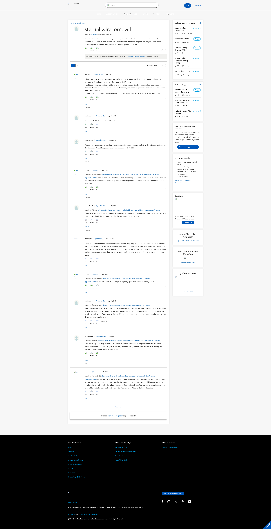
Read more (188, 223)
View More (118, 407)
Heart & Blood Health (77, 23)
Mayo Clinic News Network (170, 447)
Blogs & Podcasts (131, 14)
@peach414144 (101, 140)
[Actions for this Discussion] (165, 49)
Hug (97, 51)
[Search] (107, 5)
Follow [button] (197, 28)
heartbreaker (97, 34)
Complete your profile (188, 262)
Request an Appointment (173, 493)
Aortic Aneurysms (182, 39)
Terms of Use (72, 514)
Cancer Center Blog (121, 447)
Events (145, 14)
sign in (110, 415)
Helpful (92, 51)
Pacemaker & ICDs (182, 71)
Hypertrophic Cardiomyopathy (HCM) (181, 60)
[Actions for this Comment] (165, 98)
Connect (75, 3)
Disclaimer (71, 468)
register (119, 415)
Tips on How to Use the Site (188, 240)
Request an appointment (188, 147)
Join (187, 5)
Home (98, 14)
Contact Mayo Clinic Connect (77, 477)
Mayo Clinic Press (120, 456)
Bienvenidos (188, 292)
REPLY (87, 104)
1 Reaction (104, 321)
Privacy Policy (83, 514)
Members (157, 14)
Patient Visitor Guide (121, 460)
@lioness (94, 170)
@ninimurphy (99, 74)
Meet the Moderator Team (76, 456)
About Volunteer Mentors (76, 460)
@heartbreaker (100, 116)
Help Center (170, 14)
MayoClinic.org (72, 502)
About (70, 447)
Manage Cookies (93, 514)
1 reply (86, 162)
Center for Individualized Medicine (125, 451)
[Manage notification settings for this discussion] (161, 49)
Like (86, 51)
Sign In (198, 5)
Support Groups (112, 14)
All (200, 23)
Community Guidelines (75, 464)
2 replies (87, 107)
